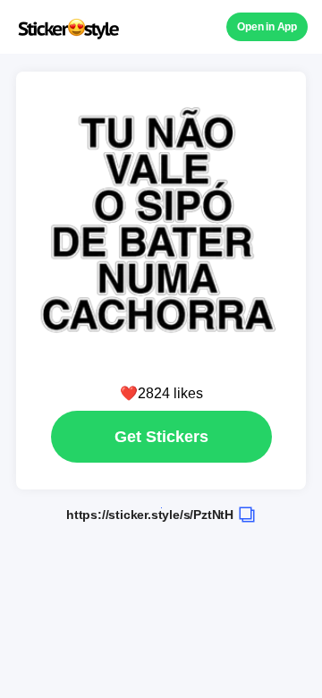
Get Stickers (161, 437)
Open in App (267, 27)
